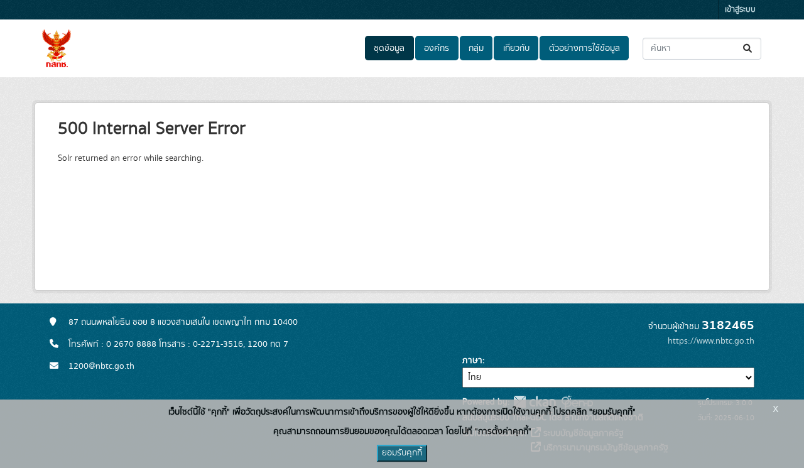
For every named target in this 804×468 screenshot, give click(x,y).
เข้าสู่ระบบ (740, 10)
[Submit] (748, 49)
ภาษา (472, 360)
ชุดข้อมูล (389, 48)
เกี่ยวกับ (516, 48)
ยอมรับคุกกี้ (402, 453)
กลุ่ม (476, 48)
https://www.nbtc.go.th (711, 341)
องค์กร (436, 48)
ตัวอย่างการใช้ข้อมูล (584, 48)
